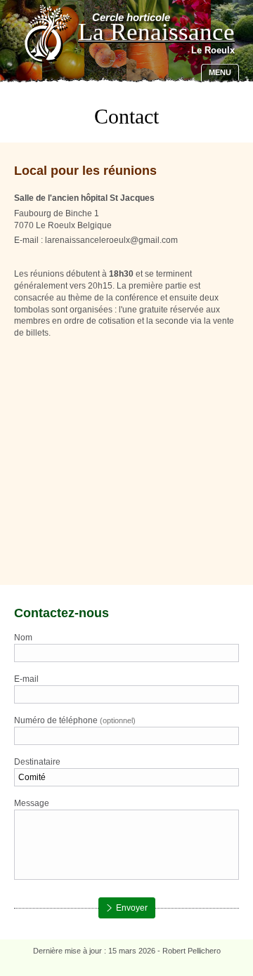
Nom (23, 637)
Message (31, 803)
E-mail (26, 679)
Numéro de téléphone (75, 720)
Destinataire (37, 762)
